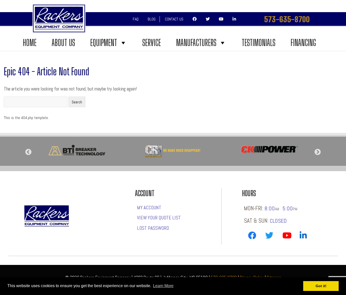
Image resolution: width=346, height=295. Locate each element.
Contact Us (174, 19)
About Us (63, 43)
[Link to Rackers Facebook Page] (252, 236)
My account (149, 208)
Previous (28, 152)
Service (151, 43)
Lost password (153, 228)
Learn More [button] (163, 286)
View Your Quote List (159, 218)
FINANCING (303, 43)
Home (29, 43)
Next (317, 152)
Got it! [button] (321, 286)
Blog (152, 19)
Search (77, 102)
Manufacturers (196, 43)
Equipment (103, 43)
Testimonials (258, 43)
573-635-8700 (287, 19)
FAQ (136, 19)
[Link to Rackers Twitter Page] (269, 236)
